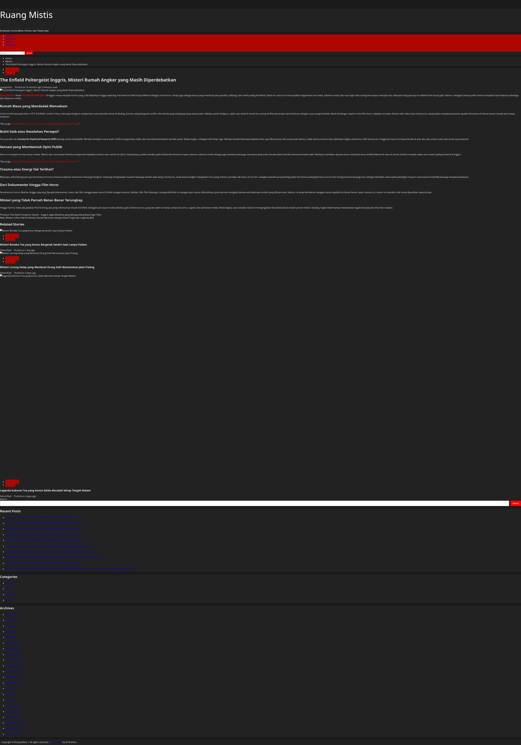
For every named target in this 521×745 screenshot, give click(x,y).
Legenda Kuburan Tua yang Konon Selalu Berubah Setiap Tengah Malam (45, 490)
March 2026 (11, 643)
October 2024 (12, 734)
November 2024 (13, 728)
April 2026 (10, 637)
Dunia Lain (10, 38)
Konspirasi (10, 44)
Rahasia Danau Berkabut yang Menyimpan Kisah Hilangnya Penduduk (41, 534)
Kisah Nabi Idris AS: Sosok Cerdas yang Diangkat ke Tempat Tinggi (45, 123)
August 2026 (11, 614)
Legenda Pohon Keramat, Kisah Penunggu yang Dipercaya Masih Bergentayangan (48, 546)
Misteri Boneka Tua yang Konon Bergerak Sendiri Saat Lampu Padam (43, 244)
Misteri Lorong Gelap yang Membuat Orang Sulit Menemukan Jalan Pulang (47, 267)
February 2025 (12, 711)
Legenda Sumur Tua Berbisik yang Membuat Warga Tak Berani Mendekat (43, 563)
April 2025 (10, 700)
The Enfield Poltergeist (33, 95)
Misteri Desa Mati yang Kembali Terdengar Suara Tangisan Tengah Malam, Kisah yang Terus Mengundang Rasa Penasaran (69, 568)
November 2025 (13, 665)
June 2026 (10, 625)
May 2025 (10, 694)
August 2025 (11, 682)
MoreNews (56, 742)
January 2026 (12, 654)
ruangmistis (6, 87)
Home (8, 35)
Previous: (50, 214)
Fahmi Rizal (6, 250)
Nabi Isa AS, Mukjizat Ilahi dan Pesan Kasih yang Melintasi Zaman (45, 161)
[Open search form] (1, 49)
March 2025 (11, 705)
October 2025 (12, 671)
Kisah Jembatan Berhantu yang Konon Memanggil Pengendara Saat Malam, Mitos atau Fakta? (54, 557)
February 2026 (12, 648)
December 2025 (13, 660)
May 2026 (10, 631)
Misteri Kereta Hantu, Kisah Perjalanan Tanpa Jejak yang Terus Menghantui (44, 540)
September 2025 (13, 677)
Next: (47, 217)
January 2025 (12, 717)
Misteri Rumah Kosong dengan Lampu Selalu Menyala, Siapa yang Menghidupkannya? (50, 551)
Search (3, 499)
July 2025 (10, 688)
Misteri (9, 41)
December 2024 (13, 722)
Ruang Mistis (26, 15)
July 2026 (10, 620)
